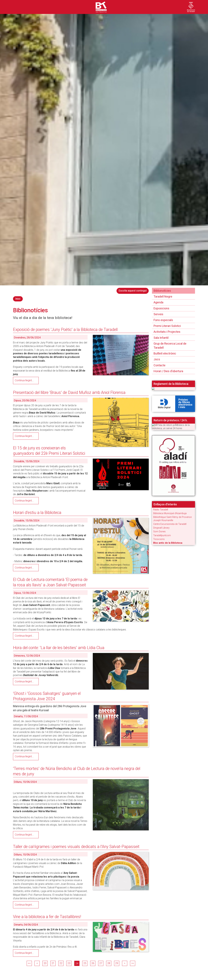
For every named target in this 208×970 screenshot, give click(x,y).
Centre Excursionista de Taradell (169, 524)
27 (100, 963)
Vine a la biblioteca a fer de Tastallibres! (47, 916)
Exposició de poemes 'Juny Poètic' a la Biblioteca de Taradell (65, 329)
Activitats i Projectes (167, 331)
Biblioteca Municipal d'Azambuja (170, 513)
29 (116, 963)
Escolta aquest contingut (133, 290)
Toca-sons (159, 539)
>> (132, 963)
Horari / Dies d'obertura (168, 371)
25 (84, 963)
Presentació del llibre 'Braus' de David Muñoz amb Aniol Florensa (69, 392)
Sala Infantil (161, 337)
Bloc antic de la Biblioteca (167, 543)
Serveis (158, 314)
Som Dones (159, 531)
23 (68, 963)
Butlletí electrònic (165, 353)
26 (92, 963)
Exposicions (161, 308)
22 (60, 963)
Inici (17, 298)
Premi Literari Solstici (167, 326)
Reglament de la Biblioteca (171, 383)
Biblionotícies (162, 290)
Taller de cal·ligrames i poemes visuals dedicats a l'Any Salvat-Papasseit (76, 846)
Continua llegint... (24, 380)
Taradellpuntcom (162, 535)
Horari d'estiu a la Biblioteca (37, 512)
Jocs (157, 359)
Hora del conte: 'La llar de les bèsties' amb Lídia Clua (58, 647)
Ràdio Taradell (160, 509)
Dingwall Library (161, 527)
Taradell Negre (163, 296)
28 (108, 963)
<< (29, 963)
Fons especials (163, 320)
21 (53, 963)
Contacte (159, 365)
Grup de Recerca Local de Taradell (170, 345)
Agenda (158, 302)
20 (45, 963)
